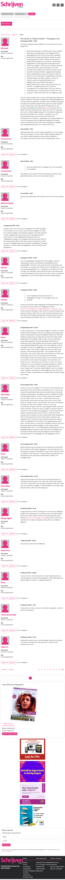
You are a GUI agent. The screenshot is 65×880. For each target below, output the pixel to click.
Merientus (5, 550)
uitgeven (15, 35)
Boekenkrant (54, 862)
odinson (4, 647)
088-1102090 (5, 868)
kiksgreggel (6, 518)
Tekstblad (53, 865)
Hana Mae (5, 394)
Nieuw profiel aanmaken (7, 17)
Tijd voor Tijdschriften (57, 867)
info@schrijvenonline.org (10, 866)
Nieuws (25, 862)
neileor (4, 300)
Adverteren (27, 875)
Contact (26, 873)
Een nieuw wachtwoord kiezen (22, 17)
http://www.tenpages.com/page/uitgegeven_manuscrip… (40, 309)
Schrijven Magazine (29, 871)
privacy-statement (7, 851)
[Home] (12, 5)
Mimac (4, 267)
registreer (12, 154)
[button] (6, 24)
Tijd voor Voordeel (56, 869)
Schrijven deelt (28, 877)
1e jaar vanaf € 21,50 (9, 734)
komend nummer (9, 726)
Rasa (3, 337)
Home (3, 35)
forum (8, 35)
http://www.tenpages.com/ (35, 518)
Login (3, 154)
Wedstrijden (27, 869)
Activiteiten (27, 867)
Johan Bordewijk (8, 615)
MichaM (4, 48)
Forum (25, 865)
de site (47, 108)
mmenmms (6, 139)
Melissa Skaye (7, 203)
